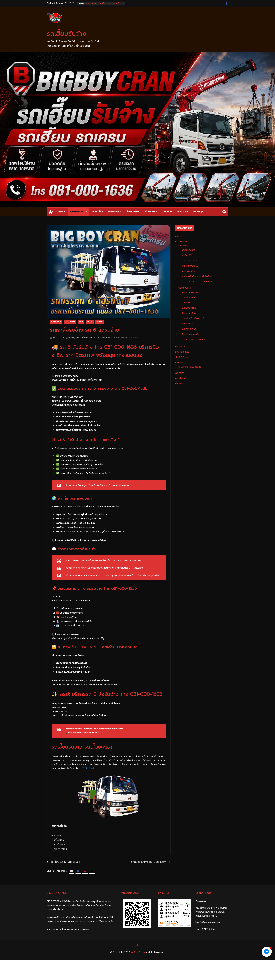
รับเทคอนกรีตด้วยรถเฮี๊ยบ (194, 339)
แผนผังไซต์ (182, 211)
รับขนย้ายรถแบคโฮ (191, 334)
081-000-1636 (87, 768)
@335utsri (209, 929)
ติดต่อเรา (167, 211)
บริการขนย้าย (184, 288)
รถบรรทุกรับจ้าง (189, 260)
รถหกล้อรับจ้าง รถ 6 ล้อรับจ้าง (196, 276)
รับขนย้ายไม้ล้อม (189, 313)
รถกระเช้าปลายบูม (190, 266)
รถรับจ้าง (182, 245)
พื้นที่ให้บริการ (133, 211)
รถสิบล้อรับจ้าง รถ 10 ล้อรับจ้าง (149, 862)
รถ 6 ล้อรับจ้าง (117, 337)
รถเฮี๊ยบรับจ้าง (66, 33)
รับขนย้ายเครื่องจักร (191, 292)
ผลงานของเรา (115, 211)
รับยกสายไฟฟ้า (189, 329)
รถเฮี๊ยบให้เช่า (188, 255)
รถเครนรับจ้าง (188, 271)
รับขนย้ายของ (188, 297)
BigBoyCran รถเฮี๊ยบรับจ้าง (80, 337)
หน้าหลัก (61, 211)
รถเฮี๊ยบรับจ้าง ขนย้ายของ (65, 862)
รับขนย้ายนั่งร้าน (189, 323)
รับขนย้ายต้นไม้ (189, 308)
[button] (85, 212)
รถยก (81, 322)
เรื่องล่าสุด (198, 211)
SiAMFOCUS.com (173, 924)
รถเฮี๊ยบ (99, 322)
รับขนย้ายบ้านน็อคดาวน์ (193, 318)
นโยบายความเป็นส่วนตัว (189, 366)
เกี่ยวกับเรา (150, 211)
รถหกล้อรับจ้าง (131, 337)
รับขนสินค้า (187, 302)
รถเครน (90, 322)
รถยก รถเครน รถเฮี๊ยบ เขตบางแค (102, 3)
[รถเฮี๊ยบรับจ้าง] (137, 54)
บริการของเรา (76, 211)
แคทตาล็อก (97, 211)
